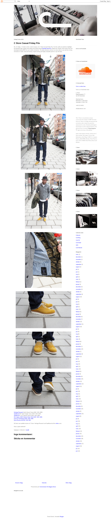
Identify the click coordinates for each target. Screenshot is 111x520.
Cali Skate (78, 242)
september (78, 264)
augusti (78, 266)
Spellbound (16, 414)
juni (77, 272)
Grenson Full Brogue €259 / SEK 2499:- (24, 418)
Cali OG (78, 240)
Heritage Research (18, 412)
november (78, 259)
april (77, 276)
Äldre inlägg (69, 482)
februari (78, 281)
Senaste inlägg (19, 482)
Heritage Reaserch (46, 48)
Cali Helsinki (79, 247)
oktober (78, 262)
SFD (77, 245)
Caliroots (78, 235)
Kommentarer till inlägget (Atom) (48, 486)
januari (77, 284)
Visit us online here (81, 86)
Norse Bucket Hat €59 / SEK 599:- (22, 420)
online (57, 423)
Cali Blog (78, 237)
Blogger (62, 516)
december (78, 257)
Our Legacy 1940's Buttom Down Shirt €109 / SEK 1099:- (28, 417)
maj (77, 274)
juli (76, 269)
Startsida (44, 482)
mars (77, 254)
